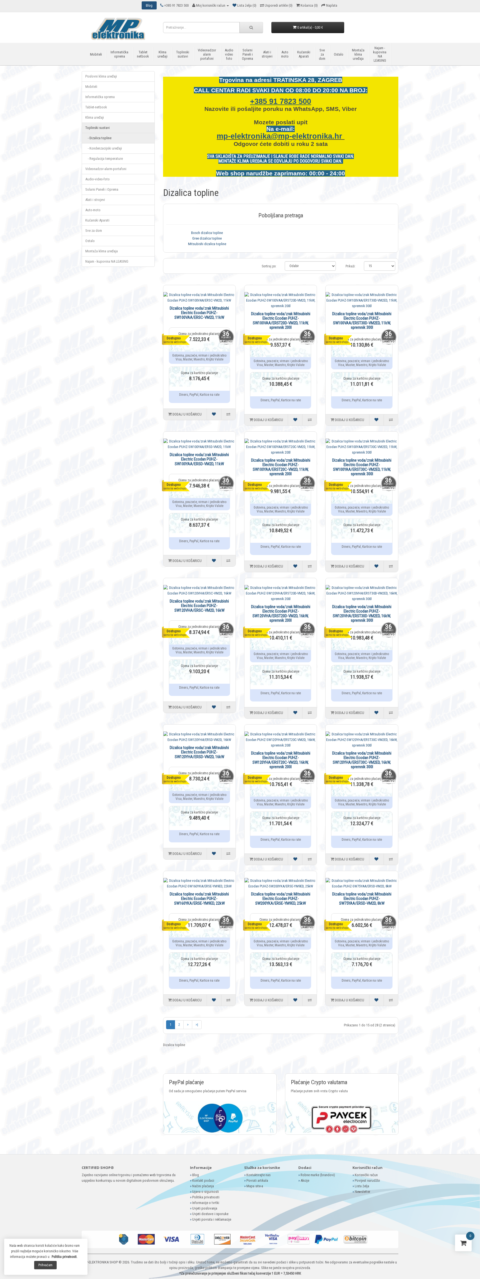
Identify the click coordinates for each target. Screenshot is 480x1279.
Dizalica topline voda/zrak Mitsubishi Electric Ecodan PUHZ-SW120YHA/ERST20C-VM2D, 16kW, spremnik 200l (280, 760)
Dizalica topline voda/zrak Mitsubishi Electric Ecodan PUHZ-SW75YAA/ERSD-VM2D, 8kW (361, 899)
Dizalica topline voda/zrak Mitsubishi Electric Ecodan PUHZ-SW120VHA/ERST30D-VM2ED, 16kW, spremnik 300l (361, 613)
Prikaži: (351, 266)
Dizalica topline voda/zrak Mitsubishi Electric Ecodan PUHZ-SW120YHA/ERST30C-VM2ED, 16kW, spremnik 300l (361, 760)
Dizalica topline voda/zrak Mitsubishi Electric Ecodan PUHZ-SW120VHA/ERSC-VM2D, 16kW (199, 606)
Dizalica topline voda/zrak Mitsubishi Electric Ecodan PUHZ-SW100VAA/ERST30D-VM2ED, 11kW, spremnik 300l (361, 320)
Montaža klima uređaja (358, 54)
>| (197, 1024)
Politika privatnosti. (65, 1257)
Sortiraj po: (269, 266)
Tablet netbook (143, 54)
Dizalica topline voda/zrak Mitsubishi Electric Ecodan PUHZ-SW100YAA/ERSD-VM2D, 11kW (199, 459)
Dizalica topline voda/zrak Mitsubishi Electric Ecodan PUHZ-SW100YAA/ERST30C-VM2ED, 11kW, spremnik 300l (361, 467)
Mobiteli (96, 54)
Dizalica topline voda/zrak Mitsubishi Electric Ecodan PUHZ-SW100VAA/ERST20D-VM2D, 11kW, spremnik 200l (280, 320)
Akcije (305, 1180)
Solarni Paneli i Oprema (247, 54)
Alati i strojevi (267, 54)
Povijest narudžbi (367, 1180)
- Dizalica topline (98, 138)
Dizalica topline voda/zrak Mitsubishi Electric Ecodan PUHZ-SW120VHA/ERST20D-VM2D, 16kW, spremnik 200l (280, 613)
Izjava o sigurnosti (205, 1192)
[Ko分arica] (463, 1244)
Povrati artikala (257, 1180)
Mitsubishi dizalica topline (207, 244)
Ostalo (338, 54)
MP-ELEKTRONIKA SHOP (100, 1262)
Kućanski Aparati (303, 54)
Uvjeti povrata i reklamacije (211, 1219)
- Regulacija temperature (104, 158)
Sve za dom (322, 54)
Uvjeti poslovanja (204, 1208)
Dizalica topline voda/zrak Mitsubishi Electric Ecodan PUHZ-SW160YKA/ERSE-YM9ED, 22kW (199, 899)
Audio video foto (229, 54)
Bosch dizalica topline (207, 233)
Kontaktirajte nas (258, 1175)
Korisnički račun (366, 1175)
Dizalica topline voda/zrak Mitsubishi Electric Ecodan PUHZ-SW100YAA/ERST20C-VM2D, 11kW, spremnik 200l (280, 467)
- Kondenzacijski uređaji (103, 148)
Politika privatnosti (205, 1197)
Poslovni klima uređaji (101, 76)
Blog (195, 1175)
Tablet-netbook (96, 107)
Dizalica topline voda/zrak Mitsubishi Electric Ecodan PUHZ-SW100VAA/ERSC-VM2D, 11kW (199, 313)
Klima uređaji (163, 54)
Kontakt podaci (203, 1180)
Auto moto (285, 54)
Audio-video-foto (97, 179)
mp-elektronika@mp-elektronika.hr (280, 136)
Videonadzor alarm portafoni (207, 54)
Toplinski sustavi (182, 54)
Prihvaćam (45, 1265)
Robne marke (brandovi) (318, 1175)
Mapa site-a (254, 1186)
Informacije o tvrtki (205, 1203)
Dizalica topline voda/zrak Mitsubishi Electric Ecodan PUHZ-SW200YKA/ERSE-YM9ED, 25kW (280, 899)
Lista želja (362, 1186)
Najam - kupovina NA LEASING (379, 54)
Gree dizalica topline (207, 238)
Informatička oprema (119, 54)
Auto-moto (93, 210)
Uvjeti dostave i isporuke (210, 1214)
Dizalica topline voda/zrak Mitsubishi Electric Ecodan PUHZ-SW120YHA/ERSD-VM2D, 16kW (199, 752)
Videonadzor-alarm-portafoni (105, 169)
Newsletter (362, 1192)
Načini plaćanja (203, 1186)
